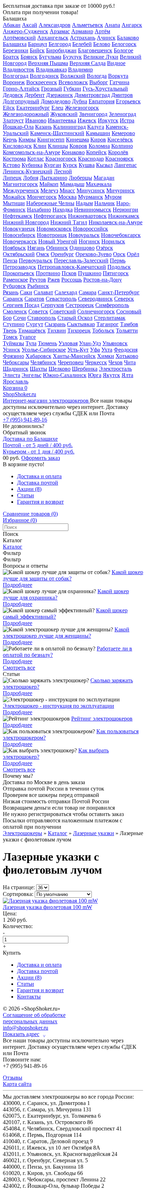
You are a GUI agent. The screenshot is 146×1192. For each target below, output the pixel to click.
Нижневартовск (87, 216)
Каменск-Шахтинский (57, 133)
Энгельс (31, 375)
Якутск (111, 375)
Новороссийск (90, 229)
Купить (12, 953)
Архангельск (52, 38)
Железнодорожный (26, 114)
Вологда (97, 76)
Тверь (10, 331)
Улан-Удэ (90, 343)
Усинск (11, 350)
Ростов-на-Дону (102, 280)
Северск (124, 299)
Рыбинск (38, 286)
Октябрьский (19, 254)
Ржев (53, 280)
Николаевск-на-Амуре (115, 222)
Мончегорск (42, 197)
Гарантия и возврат (40, 502)
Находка (62, 210)
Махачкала (99, 184)
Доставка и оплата (39, 476)
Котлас (35, 159)
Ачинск (106, 38)
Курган (52, 165)
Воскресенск (41, 82)
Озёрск (104, 248)
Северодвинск (95, 299)
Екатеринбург (33, 108)
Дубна (79, 101)
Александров (55, 25)
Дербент (34, 95)
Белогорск (124, 44)
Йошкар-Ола (18, 127)
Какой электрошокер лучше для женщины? (66, 632)
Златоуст (13, 120)
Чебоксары (16, 362)
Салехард (66, 292)
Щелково (60, 369)
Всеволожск (73, 82)
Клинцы (58, 146)
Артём (102, 31)
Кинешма (77, 140)
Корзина (15, 388)
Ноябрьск (14, 248)
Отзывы (12, 1078)
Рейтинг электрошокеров (102, 719)
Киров (98, 140)
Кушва (87, 165)
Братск (11, 57)
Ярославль (15, 381)
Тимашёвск (32, 331)
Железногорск (82, 108)
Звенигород (93, 114)
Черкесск (96, 362)
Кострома (14, 159)
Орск (119, 254)
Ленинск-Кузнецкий (27, 171)
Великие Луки (100, 57)
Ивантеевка (62, 120)
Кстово (11, 165)
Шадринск (15, 369)
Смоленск (15, 311)
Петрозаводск (19, 267)
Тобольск (103, 331)
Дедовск (13, 95)
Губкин (72, 89)
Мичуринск (120, 190)
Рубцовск (14, 286)
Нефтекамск (17, 216)
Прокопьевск (18, 273)
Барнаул (37, 44)
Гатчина (119, 82)
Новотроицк (52, 235)
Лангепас (125, 165)
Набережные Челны (50, 203)
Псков (69, 273)
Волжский (72, 76)
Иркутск (108, 120)
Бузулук (72, 57)
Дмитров (122, 95)
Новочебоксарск (121, 235)
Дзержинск (59, 95)
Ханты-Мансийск (74, 356)
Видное (116, 63)
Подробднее (17, 585)
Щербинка (84, 369)
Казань (43, 127)
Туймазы (13, 343)
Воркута (118, 76)
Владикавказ (51, 69)
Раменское (15, 280)
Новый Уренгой (57, 241)
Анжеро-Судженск (25, 31)
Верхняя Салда (87, 63)
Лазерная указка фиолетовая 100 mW (47, 907)
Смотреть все (19, 668)
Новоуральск (84, 235)
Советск (38, 311)
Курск (70, 165)
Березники (15, 50)
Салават (43, 292)
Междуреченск (21, 190)
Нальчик (104, 203)
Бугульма (50, 57)
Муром (113, 197)
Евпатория (101, 101)
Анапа (112, 25)
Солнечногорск (96, 311)
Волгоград (15, 76)
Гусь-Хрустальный (105, 89)
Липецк (12, 178)
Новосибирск (19, 235)
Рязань (10, 292)
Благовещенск (95, 50)
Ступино (13, 324)
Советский (63, 311)
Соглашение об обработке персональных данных (34, 1018)
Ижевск (87, 120)
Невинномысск (92, 210)
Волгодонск (44, 76)
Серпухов (52, 305)
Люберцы (80, 178)
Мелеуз (49, 190)
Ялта (127, 375)
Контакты (29, 997)
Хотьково (127, 356)
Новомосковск (54, 229)
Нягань (36, 248)
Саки (26, 292)
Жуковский (64, 114)
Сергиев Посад (21, 305)
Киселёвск (120, 140)
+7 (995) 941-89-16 (25, 420)
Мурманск (90, 197)
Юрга (94, 375)
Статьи (25, 495)
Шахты (38, 369)
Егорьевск (128, 101)
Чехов (115, 362)
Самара (87, 292)
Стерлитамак (109, 318)
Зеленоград (122, 114)
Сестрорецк (80, 305)
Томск (10, 337)
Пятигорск (116, 273)
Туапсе (27, 337)
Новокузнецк (19, 229)
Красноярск (119, 159)
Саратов (34, 299)
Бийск (37, 50)
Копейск (96, 152)
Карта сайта (17, 1084)
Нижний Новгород (26, 222)
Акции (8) (29, 489)
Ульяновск (115, 343)
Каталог (12, 547)
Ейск (9, 108)
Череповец (71, 362)
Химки (105, 356)
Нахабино (39, 210)
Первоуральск (35, 261)
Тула (31, 343)
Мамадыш (72, 184)
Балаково (128, 38)
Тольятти (127, 331)
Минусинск (91, 190)
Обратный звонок (24, 432)
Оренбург (62, 254)
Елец (57, 108)
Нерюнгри (125, 210)
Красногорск (61, 159)
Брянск (29, 57)
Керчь (10, 140)
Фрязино (13, 356)
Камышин (98, 133)
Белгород (60, 44)
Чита (130, 362)
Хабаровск (38, 356)
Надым (84, 203)
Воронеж (14, 82)
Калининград (69, 127)
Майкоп (48, 184)
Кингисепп (50, 140)
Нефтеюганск (50, 216)
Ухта (106, 350)
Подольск (119, 267)
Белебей (82, 44)
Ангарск (132, 25)
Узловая (68, 343)
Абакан (12, 25)
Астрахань (82, 38)
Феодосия (125, 350)
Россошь (71, 280)
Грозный (51, 89)
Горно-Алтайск (21, 89)
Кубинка (32, 165)
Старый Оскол (74, 318)
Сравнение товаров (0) (30, 514)
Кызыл (104, 165)
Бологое (123, 50)
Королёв (118, 152)
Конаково (73, 152)
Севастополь (61, 299)
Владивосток (18, 69)
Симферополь (112, 305)
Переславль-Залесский (81, 261)
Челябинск (43, 362)
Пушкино (89, 273)
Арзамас (60, 31)
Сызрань (55, 324)
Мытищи (14, 203)
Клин (39, 146)
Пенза (10, 261)
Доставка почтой (37, 483)
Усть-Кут (78, 350)
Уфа (95, 350)
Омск (42, 254)
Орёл (133, 254)
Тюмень (47, 343)
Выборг (98, 82)
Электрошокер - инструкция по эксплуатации (58, 706)
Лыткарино (53, 178)
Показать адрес (24, 1034)
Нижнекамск (123, 216)
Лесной (63, 171)
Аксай (29, 25)
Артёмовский (19, 38)
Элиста (11, 375)
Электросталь (115, 369)
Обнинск (57, 248)
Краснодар (91, 159)
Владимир (80, 69)
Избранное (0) (20, 520)
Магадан (104, 178)
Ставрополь (41, 318)
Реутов (37, 280)
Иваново (35, 120)
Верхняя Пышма (48, 63)
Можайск (14, 197)
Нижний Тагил (68, 222)
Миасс (67, 190)
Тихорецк (79, 331)
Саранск (13, 299)
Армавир (82, 31)
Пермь (117, 261)
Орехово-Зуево (93, 254)
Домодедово (56, 101)
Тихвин (56, 331)
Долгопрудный (21, 101)
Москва (67, 197)
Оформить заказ (40, 458)
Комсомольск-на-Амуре (31, 152)
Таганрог (107, 324)
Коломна (99, 146)
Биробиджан (61, 50)
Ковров (78, 146)
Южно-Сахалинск (64, 375)
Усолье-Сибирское (44, 350)
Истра (127, 120)
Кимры (27, 140)
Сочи (19, 318)
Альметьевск (87, 25)
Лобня (30, 178)
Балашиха (15, 19)
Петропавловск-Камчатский (72, 267)
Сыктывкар (81, 324)
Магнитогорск (20, 184)
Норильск (113, 241)
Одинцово (82, 248)
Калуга (95, 127)
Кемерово (123, 133)
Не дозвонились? (23, 426)
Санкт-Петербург (119, 292)
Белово (101, 44)
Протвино (48, 273)
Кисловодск (17, 146)
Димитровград (92, 95)
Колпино (122, 146)
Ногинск (89, 241)
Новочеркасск (20, 241)
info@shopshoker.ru (25, 1028)
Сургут (34, 324)
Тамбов (129, 324)
